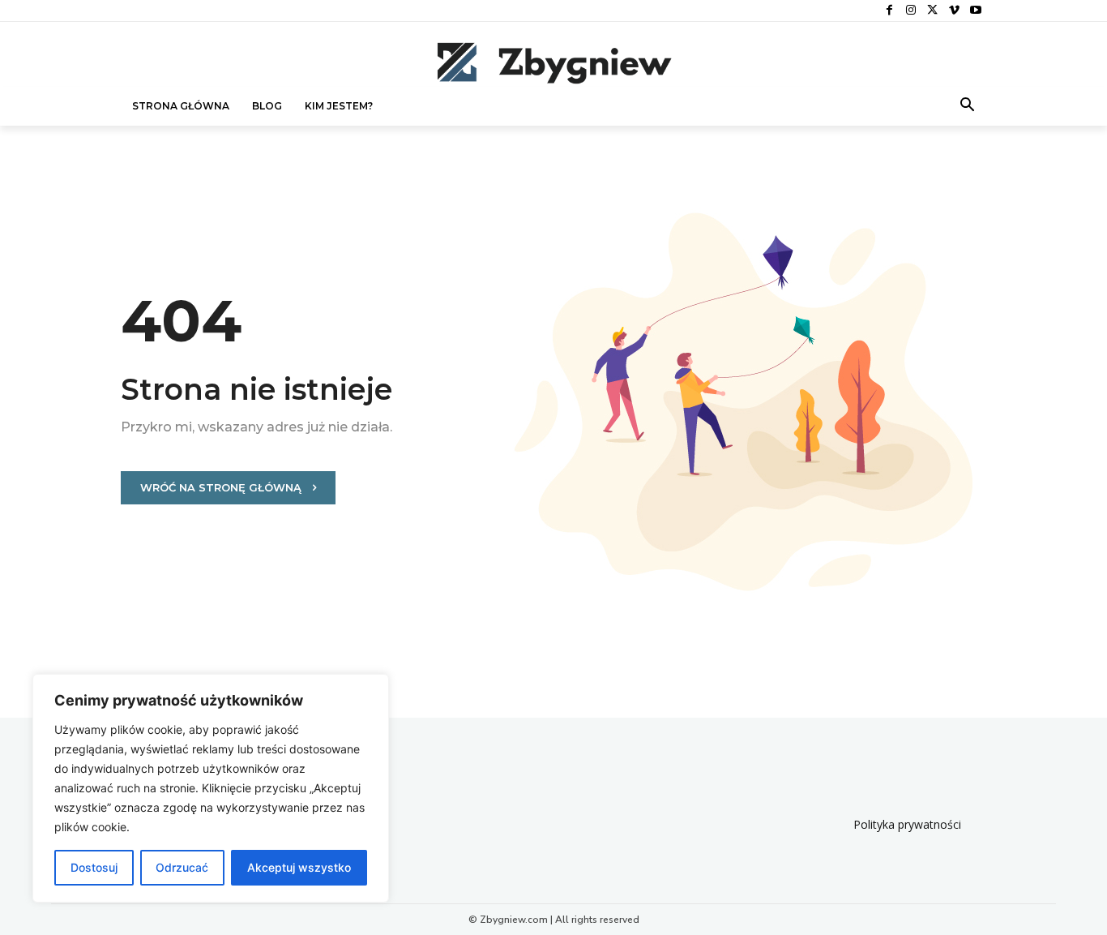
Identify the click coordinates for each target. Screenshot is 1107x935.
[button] (967, 106)
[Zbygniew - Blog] (553, 62)
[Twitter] (932, 11)
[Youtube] (975, 11)
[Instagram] (911, 11)
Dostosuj (94, 867)
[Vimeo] (954, 11)
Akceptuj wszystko (299, 867)
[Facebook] (889, 11)
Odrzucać (182, 867)
